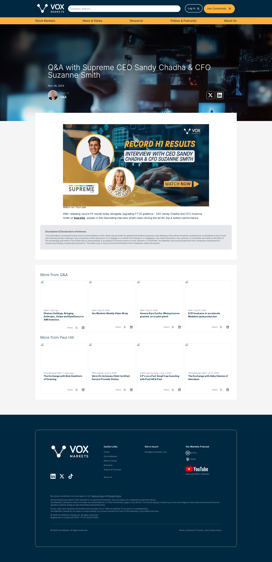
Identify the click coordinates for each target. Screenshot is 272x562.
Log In (191, 8)
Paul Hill (64, 93)
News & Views (92, 20)
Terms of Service (187, 530)
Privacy (200, 530)
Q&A (63, 97)
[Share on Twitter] (210, 95)
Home (106, 452)
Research (136, 20)
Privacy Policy (114, 496)
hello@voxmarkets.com (156, 452)
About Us (230, 20)
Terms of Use (97, 496)
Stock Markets (45, 20)
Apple (193, 459)
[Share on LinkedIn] (220, 95)
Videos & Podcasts (183, 20)
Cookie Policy (215, 530)
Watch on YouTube (74, 207)
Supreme (79, 217)
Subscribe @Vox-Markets (197, 474)
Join (216, 8)
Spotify (193, 453)
